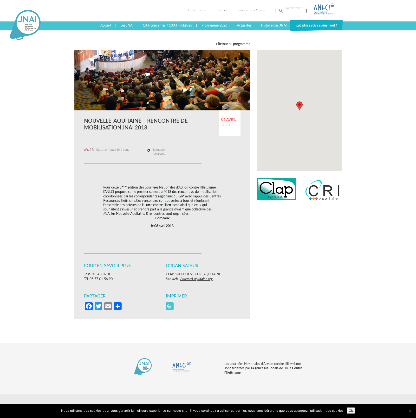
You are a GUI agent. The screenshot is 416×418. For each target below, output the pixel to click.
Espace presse (197, 10)
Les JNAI (127, 25)
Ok (351, 410)
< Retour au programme (232, 44)
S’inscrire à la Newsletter (254, 10)
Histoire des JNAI (274, 25)
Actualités (244, 25)
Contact (222, 10)
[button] (299, 105)
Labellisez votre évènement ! (316, 25)
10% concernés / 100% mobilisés (167, 25)
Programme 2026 (214, 25)
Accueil (105, 25)
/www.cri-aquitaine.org (196, 279)
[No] (410, 411)
